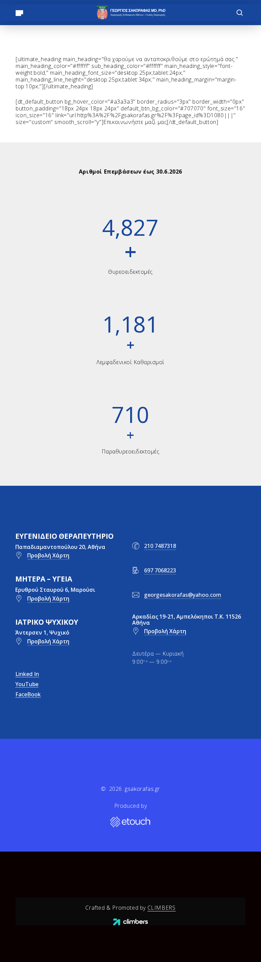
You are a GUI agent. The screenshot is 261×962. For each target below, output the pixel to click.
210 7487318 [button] (160, 546)
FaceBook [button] (28, 694)
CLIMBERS (161, 907)
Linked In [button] (27, 674)
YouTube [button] (26, 684)
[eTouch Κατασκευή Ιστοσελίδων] (130, 822)
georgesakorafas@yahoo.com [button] (182, 595)
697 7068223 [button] (160, 570)
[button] (19, 12)
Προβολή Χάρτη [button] (48, 555)
